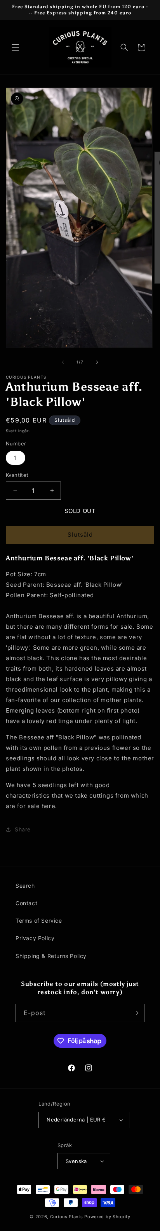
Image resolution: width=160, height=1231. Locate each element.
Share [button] (23, 829)
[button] (15, 47)
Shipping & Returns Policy (51, 956)
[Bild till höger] (97, 362)
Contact (26, 903)
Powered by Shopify (107, 1216)
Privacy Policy (35, 938)
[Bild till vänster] (62, 362)
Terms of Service (39, 920)
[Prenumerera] (135, 1013)
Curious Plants (66, 1216)
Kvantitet (17, 475)
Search (25, 885)
